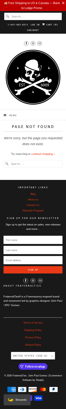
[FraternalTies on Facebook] (26, 43)
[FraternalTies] (33, 77)
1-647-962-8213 (18, 25)
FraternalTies (20, 375)
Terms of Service (33, 322)
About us (33, 199)
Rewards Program (33, 210)
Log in (35, 25)
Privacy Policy (33, 337)
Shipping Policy (33, 330)
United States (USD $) (31, 355)
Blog (33, 193)
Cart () (51, 25)
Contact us (33, 204)
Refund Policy (33, 344)
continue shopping (42, 153)
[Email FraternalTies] (39, 43)
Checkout (33, 30)
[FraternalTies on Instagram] (33, 43)
